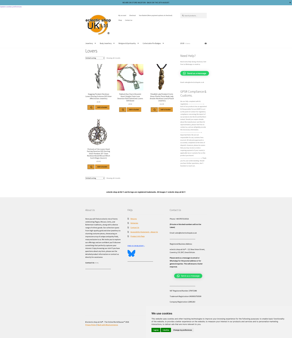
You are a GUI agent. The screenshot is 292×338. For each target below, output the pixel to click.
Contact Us (134, 227)
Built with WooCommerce (108, 325)
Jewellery (89, 43)
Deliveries (134, 223)
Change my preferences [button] (182, 330)
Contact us (128, 20)
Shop (120, 20)
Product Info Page (137, 236)
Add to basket (102, 107)
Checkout (132, 15)
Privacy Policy (90, 325)
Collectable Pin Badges (152, 43)
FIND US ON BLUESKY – (136, 246)
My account (122, 15)
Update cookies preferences (11, 6)
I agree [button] (156, 330)
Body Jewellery (106, 43)
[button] (194, 73)
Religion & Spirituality (127, 43)
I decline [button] (166, 330)
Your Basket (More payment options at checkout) (155, 15)
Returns (133, 219)
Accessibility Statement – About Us (144, 232)
